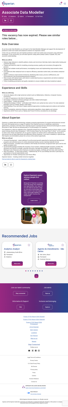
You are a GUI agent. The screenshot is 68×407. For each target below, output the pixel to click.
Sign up (47, 293)
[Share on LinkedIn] (5, 20)
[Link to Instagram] (38, 350)
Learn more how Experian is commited (36, 388)
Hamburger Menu (64, 3)
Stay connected (20, 293)
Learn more (34, 200)
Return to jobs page (11, 30)
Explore (47, 307)
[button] (25, 270)
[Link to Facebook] (32, 350)
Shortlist (29, 245)
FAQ (20, 307)
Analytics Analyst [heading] (12, 249)
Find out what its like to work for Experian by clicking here (18, 159)
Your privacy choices (35, 394)
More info (17, 263)
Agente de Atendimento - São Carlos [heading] (51, 250)
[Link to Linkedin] (35, 350)
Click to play (34, 216)
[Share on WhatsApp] (11, 20)
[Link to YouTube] (29, 350)
